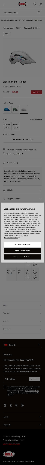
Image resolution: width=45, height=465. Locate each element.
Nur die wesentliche (22, 250)
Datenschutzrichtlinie (11, 237)
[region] (22, 232)
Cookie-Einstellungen (22, 244)
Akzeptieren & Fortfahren (22, 257)
